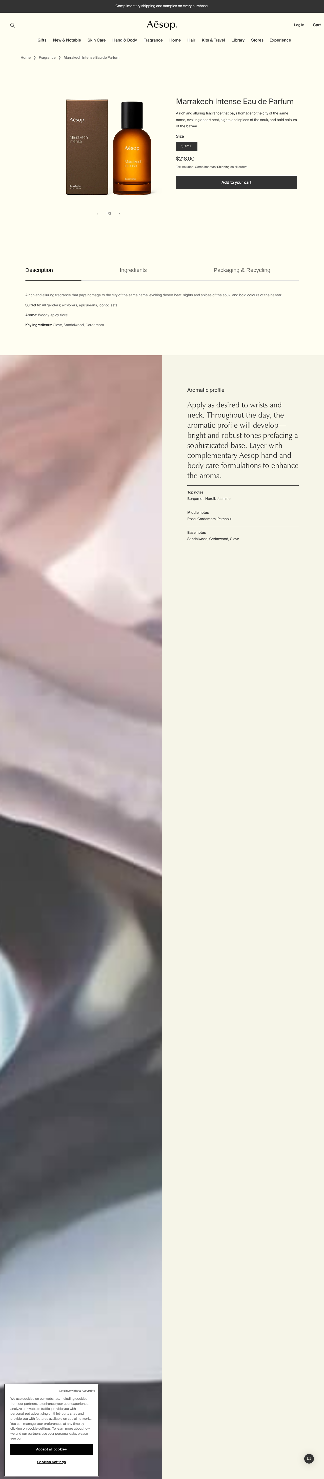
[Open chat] (309, 1459)
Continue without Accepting (77, 1390)
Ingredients (133, 270)
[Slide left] (97, 214)
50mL (186, 146)
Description (39, 270)
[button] (15, 25)
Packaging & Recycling (242, 270)
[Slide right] (119, 214)
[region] (51, 1430)
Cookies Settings (51, 1462)
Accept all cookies (51, 1449)
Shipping (223, 167)
